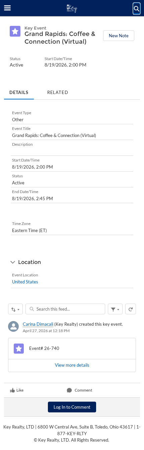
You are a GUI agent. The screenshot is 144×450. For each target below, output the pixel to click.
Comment (83, 390)
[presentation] (72, 365)
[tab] (19, 90)
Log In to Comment (72, 407)
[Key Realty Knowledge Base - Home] (72, 8)
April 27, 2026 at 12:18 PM (46, 330)
